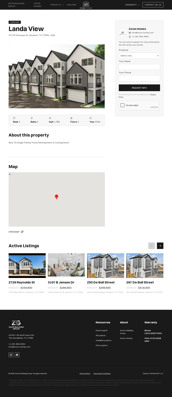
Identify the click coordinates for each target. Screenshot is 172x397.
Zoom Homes (37, 4)
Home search (102, 330)
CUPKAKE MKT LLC (155, 373)
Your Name (124, 61)
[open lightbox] (57, 76)
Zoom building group (16, 4)
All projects (101, 335)
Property (123, 50)
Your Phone (125, 72)
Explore (71, 4)
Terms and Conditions (101, 373)
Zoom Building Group (126, 331)
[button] (57, 4)
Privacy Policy (85, 373)
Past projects (102, 345)
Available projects (103, 340)
